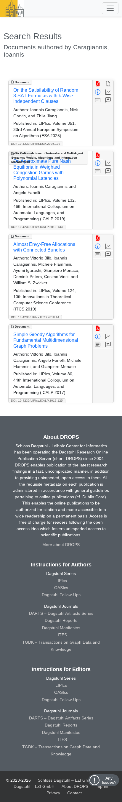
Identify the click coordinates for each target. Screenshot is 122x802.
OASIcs (61, 587)
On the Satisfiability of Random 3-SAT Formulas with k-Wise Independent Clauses (45, 96)
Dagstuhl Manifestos (61, 627)
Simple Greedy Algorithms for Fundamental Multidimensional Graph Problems (45, 340)
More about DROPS (61, 544)
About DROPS (75, 786)
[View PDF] (98, 84)
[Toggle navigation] (110, 8)
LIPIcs (61, 580)
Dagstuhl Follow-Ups (61, 594)
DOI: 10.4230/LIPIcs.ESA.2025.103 (35, 143)
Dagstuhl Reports (61, 620)
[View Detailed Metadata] (98, 92)
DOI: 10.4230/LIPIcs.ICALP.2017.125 (37, 400)
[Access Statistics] (108, 92)
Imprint (101, 786)
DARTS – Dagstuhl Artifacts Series (61, 613)
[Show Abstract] (98, 100)
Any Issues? (109, 780)
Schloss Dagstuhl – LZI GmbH (66, 780)
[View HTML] (108, 84)
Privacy (53, 793)
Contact (74, 793)
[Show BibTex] (108, 100)
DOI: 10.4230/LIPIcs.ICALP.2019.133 (37, 227)
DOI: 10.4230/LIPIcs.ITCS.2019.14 (35, 317)
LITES (61, 634)
